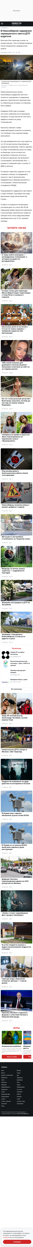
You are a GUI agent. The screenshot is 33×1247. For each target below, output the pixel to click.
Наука (18, 1084)
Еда (18, 1075)
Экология (4, 1103)
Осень (3, 1091)
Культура (4, 1082)
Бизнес (19, 1070)
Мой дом (3, 1084)
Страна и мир (21, 1101)
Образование (21, 1087)
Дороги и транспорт (7, 1075)
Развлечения (5, 1096)
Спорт (18, 1099)
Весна (3, 1073)
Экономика (20, 1103)
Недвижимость (5, 1087)
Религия (19, 1096)
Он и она (19, 1089)
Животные (4, 1077)
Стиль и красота (6, 1101)
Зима (2, 1080)
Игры (16, 1028)
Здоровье (20, 1077)
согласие (6, 1237)
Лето (18, 1082)
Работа (19, 1094)
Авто (2, 1070)
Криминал (4, 28)
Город (18, 1073)
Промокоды (16, 648)
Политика (19, 1091)
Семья (3, 1099)
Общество (4, 1089)
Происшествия (5, 1094)
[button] (16, 655)
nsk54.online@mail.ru (23, 1113)
